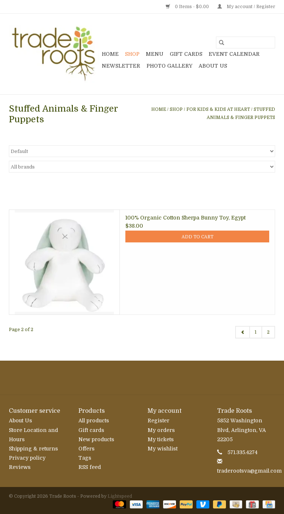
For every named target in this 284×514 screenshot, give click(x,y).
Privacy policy (27, 458)
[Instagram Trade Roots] (142, 378)
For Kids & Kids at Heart (218, 109)
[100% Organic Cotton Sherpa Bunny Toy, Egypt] (64, 262)
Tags (84, 458)
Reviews (20, 467)
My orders (161, 430)
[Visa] (135, 504)
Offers (86, 449)
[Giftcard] (251, 504)
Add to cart (197, 236)
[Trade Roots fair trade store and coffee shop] (54, 54)
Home (110, 54)
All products (93, 420)
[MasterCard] (118, 504)
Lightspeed (120, 496)
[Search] (221, 42)
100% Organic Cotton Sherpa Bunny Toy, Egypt (185, 218)
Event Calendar (234, 54)
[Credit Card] (267, 504)
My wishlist (163, 449)
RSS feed (89, 467)
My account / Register (250, 6)
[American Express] (152, 504)
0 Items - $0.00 (192, 6)
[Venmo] (202, 504)
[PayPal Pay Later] (218, 504)
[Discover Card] (168, 504)
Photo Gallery (169, 66)
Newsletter (121, 66)
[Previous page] (243, 332)
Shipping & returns (33, 449)
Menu (154, 54)
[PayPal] (185, 504)
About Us (213, 66)
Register (158, 420)
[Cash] (235, 504)
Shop (132, 54)
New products (96, 439)
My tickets (161, 439)
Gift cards (186, 54)
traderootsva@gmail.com (249, 471)
